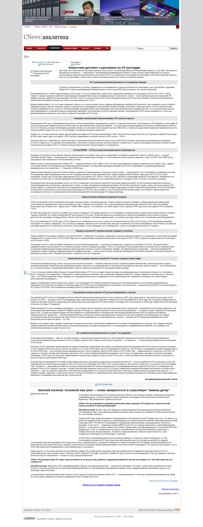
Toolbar (141, 510)
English (27, 27)
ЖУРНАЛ (85, 48)
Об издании (41, 519)
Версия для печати (170, 489)
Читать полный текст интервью (163, 481)
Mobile (37, 27)
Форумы (36, 510)
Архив (47, 510)
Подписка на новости (165, 510)
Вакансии (59, 519)
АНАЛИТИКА (55, 48)
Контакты (68, 519)
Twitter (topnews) (60, 27)
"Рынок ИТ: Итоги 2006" (43, 62)
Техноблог (28, 510)
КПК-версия (149, 510)
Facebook (73, 27)
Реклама (50, 519)
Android (44, 27)
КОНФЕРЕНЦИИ (71, 48)
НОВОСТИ (41, 48)
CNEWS (29, 48)
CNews (131, 516)
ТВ (107, 48)
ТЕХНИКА (97, 48)
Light (50, 27)
